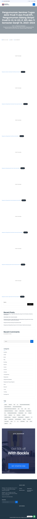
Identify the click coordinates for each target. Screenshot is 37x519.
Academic (5, 352)
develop (10, 404)
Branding (5, 362)
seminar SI (14, 417)
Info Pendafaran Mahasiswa (30, 491)
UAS (27, 421)
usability (6, 423)
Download (22, 168)
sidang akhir (11, 419)
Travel (5, 389)
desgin (6, 404)
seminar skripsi (20, 417)
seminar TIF (27, 417)
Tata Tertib (6, 421)
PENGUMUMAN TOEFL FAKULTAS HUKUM (10, 317)
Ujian (31, 421)
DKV (14, 404)
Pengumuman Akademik (8, 379)
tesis (11, 421)
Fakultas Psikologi (8, 406)
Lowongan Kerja (6, 374)
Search (5, 302)
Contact (20, 488)
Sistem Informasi (18, 419)
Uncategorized (6, 394)
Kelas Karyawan (22, 490)
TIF (17, 421)
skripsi (24, 419)
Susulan (29, 419)
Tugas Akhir (22, 421)
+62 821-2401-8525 (6, 1)
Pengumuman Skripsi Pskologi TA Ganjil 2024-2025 (12, 322)
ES (17, 404)
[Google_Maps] (34, 516)
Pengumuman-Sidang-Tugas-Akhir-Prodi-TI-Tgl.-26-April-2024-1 (11, 168)
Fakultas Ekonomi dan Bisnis (24, 404)
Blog (4, 359)
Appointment (29, 488)
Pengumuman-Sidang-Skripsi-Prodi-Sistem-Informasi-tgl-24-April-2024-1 (12, 232)
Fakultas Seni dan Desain (17, 406)
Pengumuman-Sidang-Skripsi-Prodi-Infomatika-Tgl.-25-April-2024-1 (11, 200)
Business (5, 364)
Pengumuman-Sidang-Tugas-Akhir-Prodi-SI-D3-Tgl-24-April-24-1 (11, 264)
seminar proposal (7, 417)
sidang (6, 419)
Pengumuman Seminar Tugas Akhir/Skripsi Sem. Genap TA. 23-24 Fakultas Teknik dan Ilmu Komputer (18, 314)
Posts (5, 384)
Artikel (5, 354)
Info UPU (5, 369)
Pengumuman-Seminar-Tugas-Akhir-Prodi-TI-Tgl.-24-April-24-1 (11, 296)
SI (31, 417)
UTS (10, 423)
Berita (5, 357)
